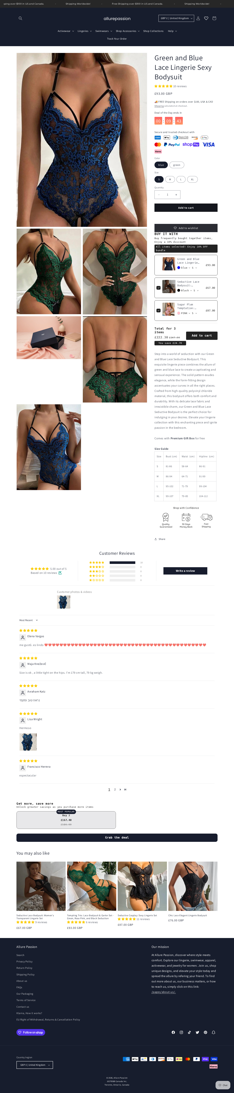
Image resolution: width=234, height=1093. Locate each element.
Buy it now (186, 218)
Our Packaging (24, 993)
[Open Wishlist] (206, 18)
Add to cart (202, 335)
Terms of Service (26, 1000)
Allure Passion (121, 1078)
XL (192, 179)
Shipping (159, 105)
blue (161, 165)
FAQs (19, 987)
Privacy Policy (24, 961)
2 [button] (115, 789)
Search (20, 955)
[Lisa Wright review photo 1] (28, 742)
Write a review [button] (185, 571)
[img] (28, 630)
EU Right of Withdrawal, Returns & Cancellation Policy (48, 1019)
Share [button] (162, 539)
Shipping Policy (25, 974)
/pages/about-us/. (164, 992)
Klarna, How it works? (29, 1013)
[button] (20, 18)
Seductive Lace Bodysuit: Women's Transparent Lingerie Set (35, 917)
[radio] (66, 820)
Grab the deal (117, 837)
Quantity (159, 187)
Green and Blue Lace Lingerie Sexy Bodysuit (188, 263)
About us (21, 981)
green (176, 165)
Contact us (22, 1006)
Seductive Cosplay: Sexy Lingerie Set (137, 915)
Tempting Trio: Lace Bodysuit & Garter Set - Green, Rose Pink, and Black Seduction (90, 917)
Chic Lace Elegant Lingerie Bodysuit (187, 915)
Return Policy (24, 968)
